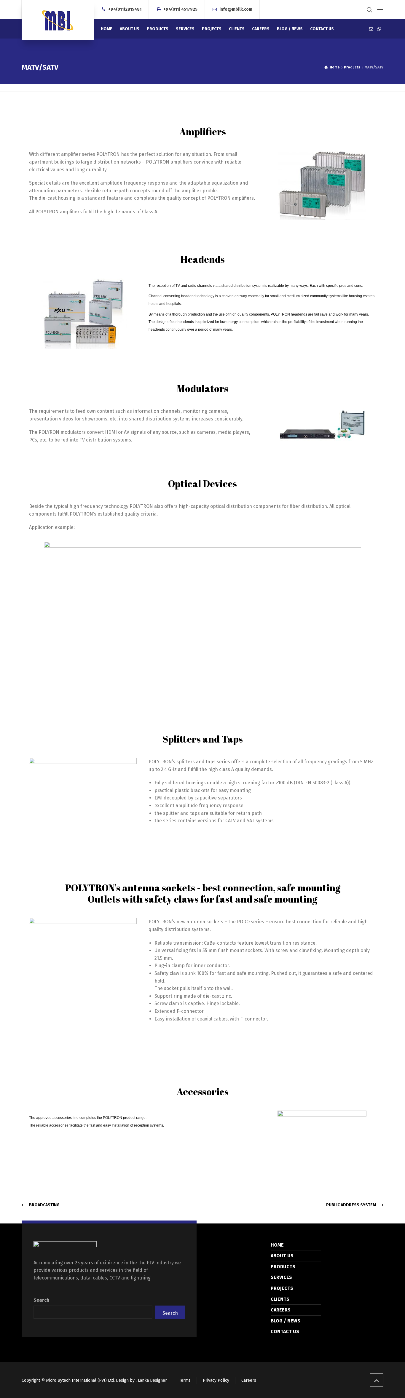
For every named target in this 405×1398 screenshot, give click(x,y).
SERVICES (281, 1277)
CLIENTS (280, 1299)
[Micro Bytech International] (58, 20)
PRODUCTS (283, 1266)
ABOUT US (282, 1255)
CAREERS (281, 1310)
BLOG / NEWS (285, 1321)
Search (42, 1300)
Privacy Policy (216, 1380)
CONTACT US (285, 1331)
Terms (185, 1380)
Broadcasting (44, 1204)
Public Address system (351, 1204)
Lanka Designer (152, 1380)
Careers (248, 1380)
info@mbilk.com (235, 9)
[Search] (369, 9)
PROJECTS (282, 1288)
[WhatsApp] (379, 28)
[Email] (371, 28)
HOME (277, 1245)
